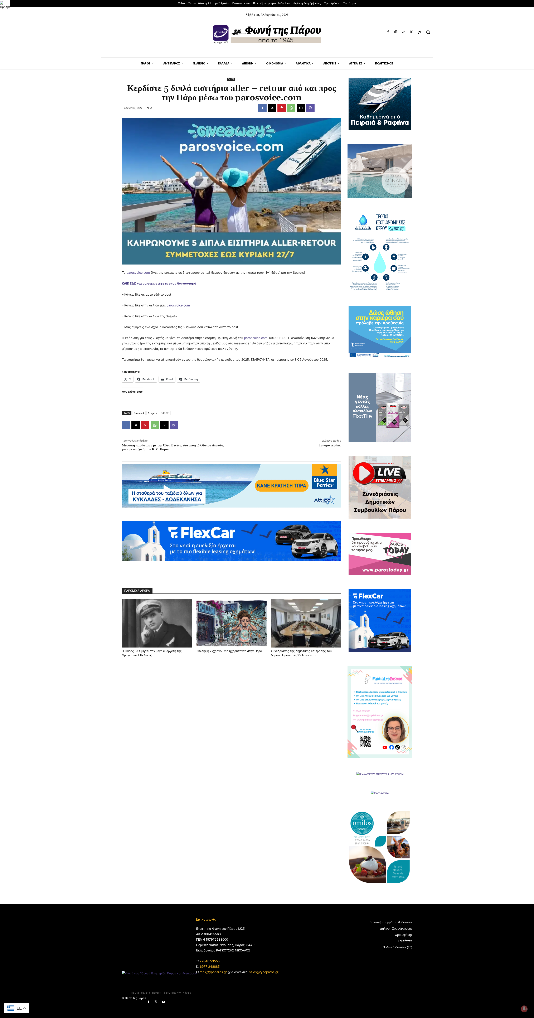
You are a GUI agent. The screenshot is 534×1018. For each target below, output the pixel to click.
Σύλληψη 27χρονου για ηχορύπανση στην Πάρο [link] (229, 651)
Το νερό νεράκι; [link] (330, 445)
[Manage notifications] (524, 1008)
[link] (5, 5)
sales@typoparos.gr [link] (263, 972)
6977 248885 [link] (210, 967)
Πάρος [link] (231, 79)
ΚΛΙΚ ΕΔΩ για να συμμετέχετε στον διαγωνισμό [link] (159, 283)
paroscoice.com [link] (255, 338)
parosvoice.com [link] (138, 273)
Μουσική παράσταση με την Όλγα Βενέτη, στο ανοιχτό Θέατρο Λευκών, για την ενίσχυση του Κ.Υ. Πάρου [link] (173, 447)
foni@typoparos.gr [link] (213, 972)
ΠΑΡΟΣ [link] (165, 413)
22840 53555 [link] (210, 961)
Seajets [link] (152, 413)
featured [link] (139, 413)
